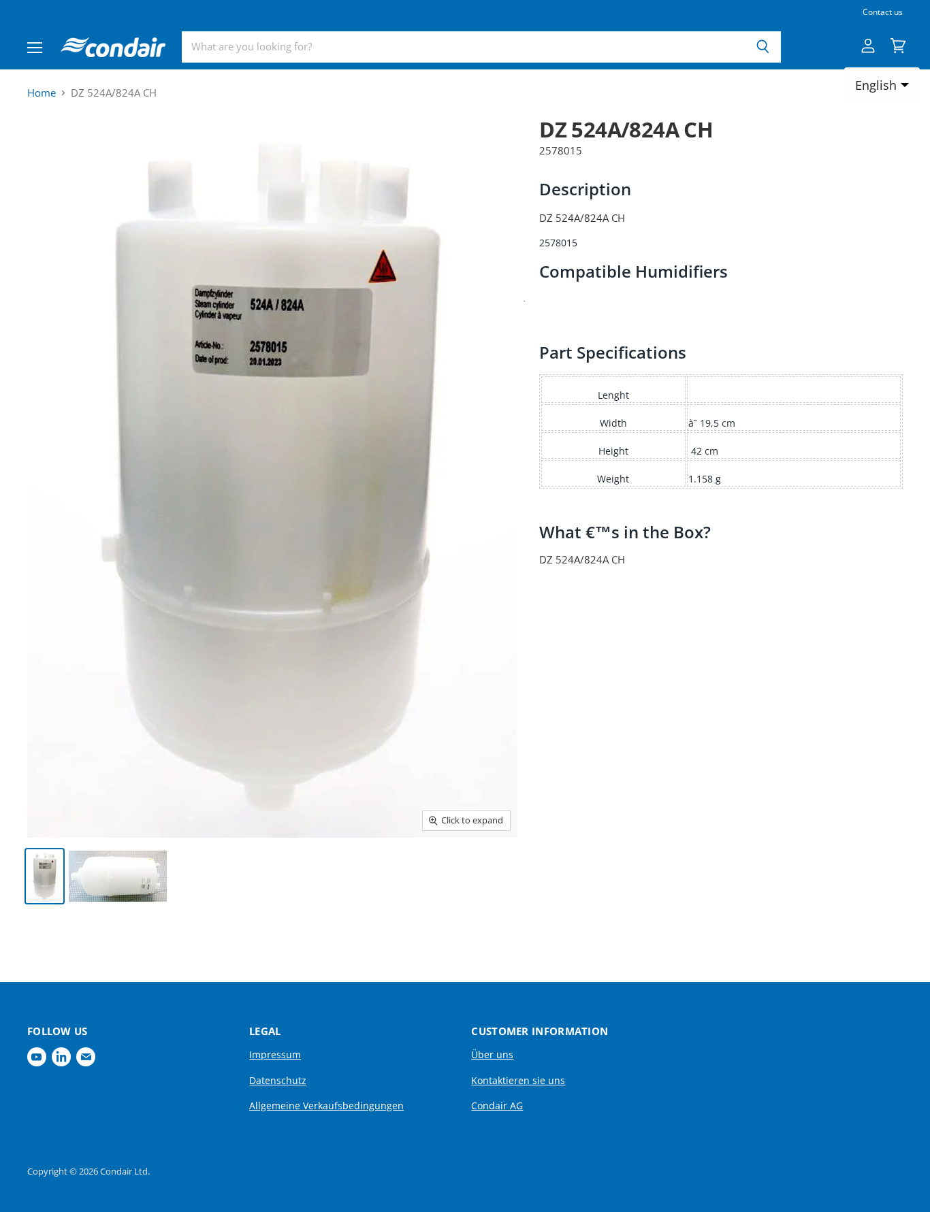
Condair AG (497, 1105)
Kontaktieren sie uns (518, 1080)
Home (41, 93)
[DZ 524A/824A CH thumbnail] (44, 876)
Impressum (275, 1054)
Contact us (883, 12)
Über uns (492, 1054)
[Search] (763, 47)
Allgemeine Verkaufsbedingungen (326, 1105)
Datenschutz (277, 1080)
